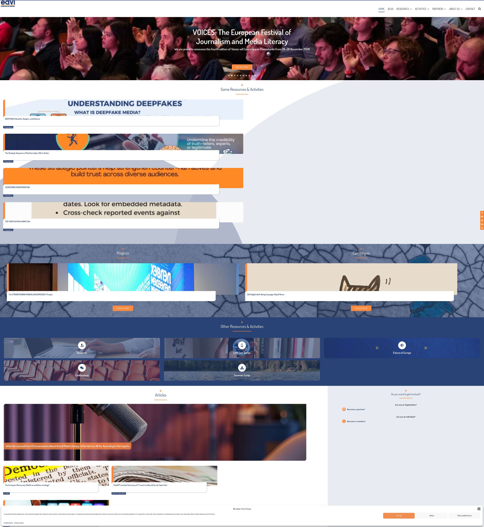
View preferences (464, 516)
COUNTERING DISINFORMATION (17, 187)
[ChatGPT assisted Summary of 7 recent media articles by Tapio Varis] (164, 476)
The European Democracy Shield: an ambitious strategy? (27, 485)
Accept (399, 516)
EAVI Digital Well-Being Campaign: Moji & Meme (265, 294)
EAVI (7, 493)
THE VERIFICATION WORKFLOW (17, 221)
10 (255, 75)
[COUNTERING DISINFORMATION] (123, 178)
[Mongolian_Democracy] (124, 264)
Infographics (8, 127)
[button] (479, 509)
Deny (432, 516)
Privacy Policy (19, 523)
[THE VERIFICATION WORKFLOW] (123, 212)
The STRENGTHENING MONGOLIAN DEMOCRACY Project (31, 294)
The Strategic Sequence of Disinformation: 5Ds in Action (27, 153)
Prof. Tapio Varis (119, 493)
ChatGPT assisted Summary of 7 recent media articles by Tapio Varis (140, 485)
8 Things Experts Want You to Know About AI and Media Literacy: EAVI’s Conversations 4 (53, 446)
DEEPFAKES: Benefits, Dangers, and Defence (22, 119)
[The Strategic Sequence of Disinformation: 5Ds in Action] (123, 144)
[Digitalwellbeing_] (352, 264)
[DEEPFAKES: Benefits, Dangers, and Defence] (123, 109)
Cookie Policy (8, 523)
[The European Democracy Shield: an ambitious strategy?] (56, 476)
